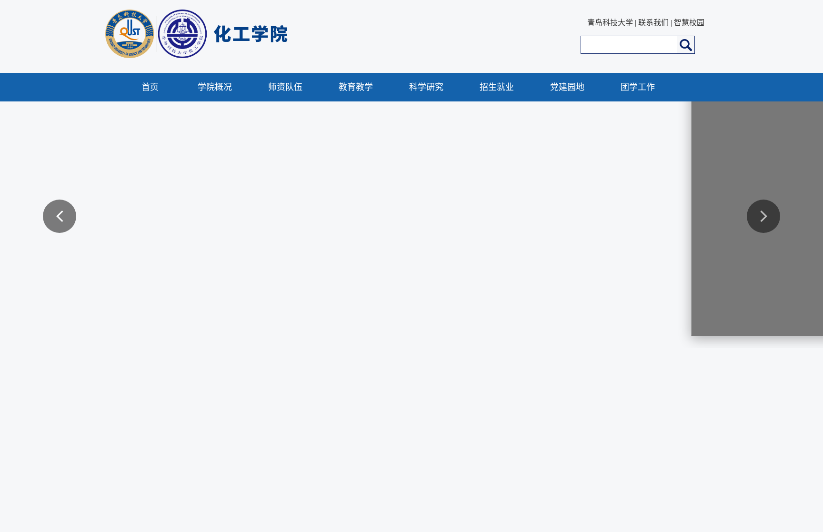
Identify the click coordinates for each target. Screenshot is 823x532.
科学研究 (426, 87)
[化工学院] (281, 55)
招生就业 (497, 87)
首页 (150, 87)
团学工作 (638, 87)
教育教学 (356, 87)
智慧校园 (689, 23)
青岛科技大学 (610, 23)
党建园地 (567, 87)
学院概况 (215, 87)
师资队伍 (285, 87)
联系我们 (653, 23)
